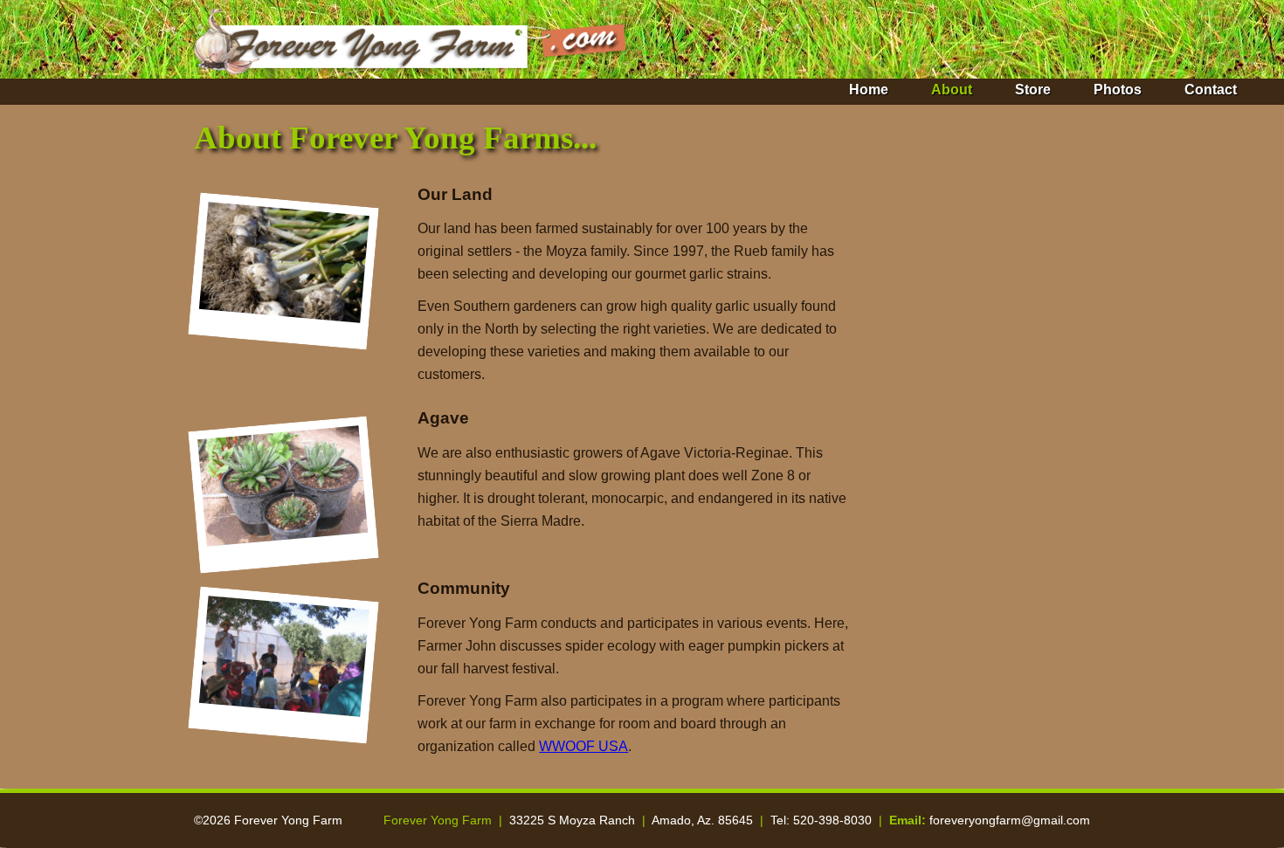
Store (1033, 89)
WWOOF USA (583, 746)
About (951, 89)
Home (868, 89)
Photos (1118, 89)
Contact (1210, 89)
